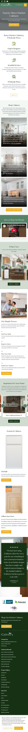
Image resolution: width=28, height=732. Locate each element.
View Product (6, 480)
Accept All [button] (18, 728)
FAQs (2, 698)
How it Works (4, 695)
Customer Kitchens (5, 682)
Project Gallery (14, 421)
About (2, 693)
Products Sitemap (5, 666)
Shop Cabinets (14, 24)
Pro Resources (4, 710)
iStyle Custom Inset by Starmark (8, 657)
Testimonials (4, 684)
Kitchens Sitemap (5, 687)
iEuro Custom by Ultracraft (7, 652)
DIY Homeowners (5, 705)
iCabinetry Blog (4, 700)
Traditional (3, 677)
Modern (3, 675)
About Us (14, 95)
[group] (14, 267)
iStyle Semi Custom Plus (6, 659)
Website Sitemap (5, 712)
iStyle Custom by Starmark (7, 654)
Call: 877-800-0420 (5, 643)
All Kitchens (4, 672)
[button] (3, 267)
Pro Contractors (5, 707)
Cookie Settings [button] (7, 728)
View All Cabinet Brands (14, 209)
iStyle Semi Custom (5, 661)
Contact (3, 702)
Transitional (3, 680)
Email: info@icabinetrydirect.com (9, 641)
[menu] (25, 4)
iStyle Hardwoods (5, 664)
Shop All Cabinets (14, 284)
